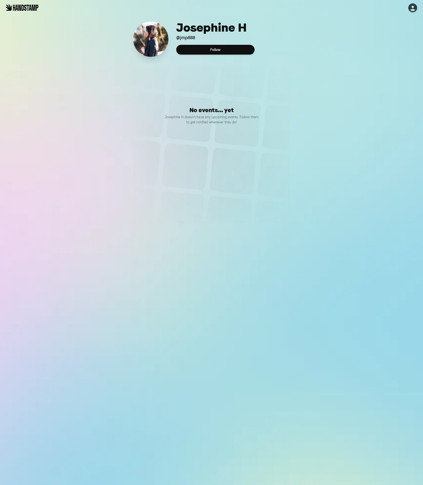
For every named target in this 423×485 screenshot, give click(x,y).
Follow (215, 50)
